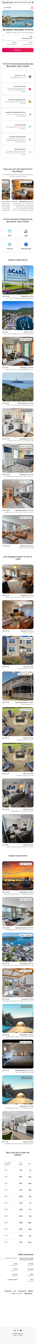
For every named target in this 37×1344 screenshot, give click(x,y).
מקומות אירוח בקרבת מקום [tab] (26, 1258)
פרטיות (20, 1335)
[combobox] (18, 38)
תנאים (15, 1335)
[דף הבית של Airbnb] (32, 7)
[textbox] (25, 45)
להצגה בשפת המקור (7, 2)
